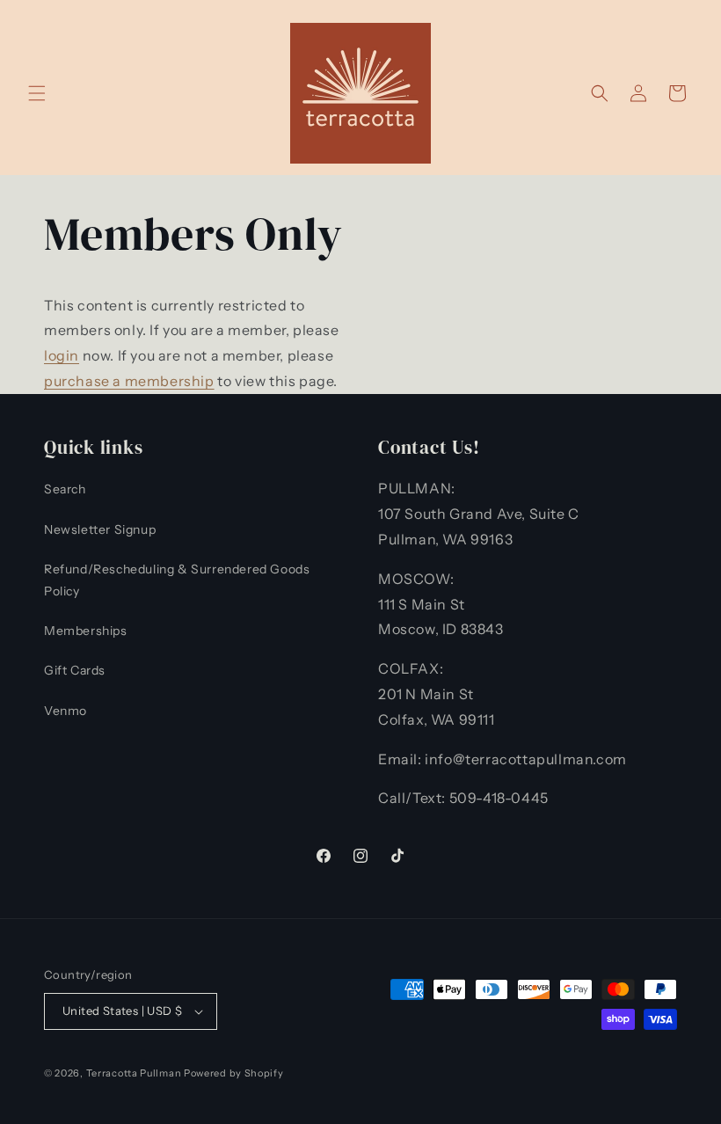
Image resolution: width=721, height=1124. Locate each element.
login (61, 355)
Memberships (85, 631)
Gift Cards (75, 670)
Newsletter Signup (100, 529)
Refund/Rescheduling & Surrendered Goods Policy (177, 580)
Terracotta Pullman (134, 1073)
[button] (37, 93)
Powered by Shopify (234, 1073)
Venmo (65, 711)
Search (65, 489)
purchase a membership (129, 381)
